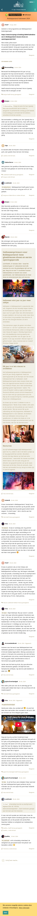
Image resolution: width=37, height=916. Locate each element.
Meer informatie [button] (24, 908)
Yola (5, 782)
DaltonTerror (7, 187)
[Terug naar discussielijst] (2, 10)
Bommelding (8, 106)
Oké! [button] (5, 912)
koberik (6, 528)
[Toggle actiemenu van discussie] (35, 10)
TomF (5, 613)
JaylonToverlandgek (9, 704)
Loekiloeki (6, 840)
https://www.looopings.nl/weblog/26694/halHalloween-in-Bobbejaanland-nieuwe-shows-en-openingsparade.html (18, 37)
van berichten (18, 10)
